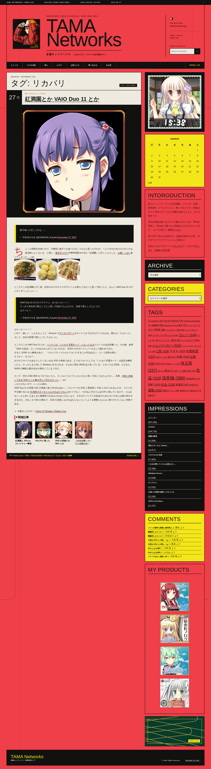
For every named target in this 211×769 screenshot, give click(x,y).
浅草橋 (173, 378)
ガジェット (34, 93)
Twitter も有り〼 (162, 250)
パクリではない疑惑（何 (157, 557)
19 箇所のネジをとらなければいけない (48, 392)
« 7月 (150, 182)
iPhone (177, 321)
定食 (161, 371)
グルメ (43, 93)
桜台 (191, 371)
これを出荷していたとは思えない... (162, 464)
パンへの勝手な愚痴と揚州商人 (160, 528)
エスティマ (159, 335)
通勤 (155, 390)
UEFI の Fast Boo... (155, 501)
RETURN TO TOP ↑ (193, 760)
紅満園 (70, 455)
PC (26, 93)
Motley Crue (18, 455)
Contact (151, 427)
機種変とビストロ (155, 532)
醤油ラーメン (171, 390)
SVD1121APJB (36, 455)
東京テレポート (176, 371)
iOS (167, 321)
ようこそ (14, 65)
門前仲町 (194, 391)
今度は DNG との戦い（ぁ (158, 540)
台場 (182, 356)
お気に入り (75, 65)
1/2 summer (155, 321)
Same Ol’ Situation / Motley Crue (51, 411)
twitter (158, 325)
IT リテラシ (152, 483)
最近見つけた (61, 253)
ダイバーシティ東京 (168, 340)
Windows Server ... (155, 473)
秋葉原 (182, 384)
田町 (154, 384)
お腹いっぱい (124, 253)
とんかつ (192, 325)
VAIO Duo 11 (49, 455)
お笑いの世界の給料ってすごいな (161, 492)
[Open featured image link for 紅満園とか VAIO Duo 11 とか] (74, 161)
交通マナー (161, 357)
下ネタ (178, 351)
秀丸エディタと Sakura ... (158, 446)
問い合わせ (92, 65)
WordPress (170, 325)
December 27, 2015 (67, 237)
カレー (188, 335)
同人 (46, 65)
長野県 (184, 391)
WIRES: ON (194, 65)
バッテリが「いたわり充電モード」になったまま (70, 344)
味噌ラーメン (173, 364)
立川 (64, 455)
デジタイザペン (66, 333)
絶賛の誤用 (152, 436)
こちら (177, 230)
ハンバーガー (166, 345)
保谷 (172, 357)
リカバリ (58, 455)
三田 (162, 351)
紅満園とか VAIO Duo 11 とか (62, 99)
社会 (168, 384)
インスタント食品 (175, 330)
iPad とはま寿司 (154, 548)
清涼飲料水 (193, 379)
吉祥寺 (160, 364)
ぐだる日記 (31, 65)
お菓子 (181, 325)
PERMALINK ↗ (133, 455)
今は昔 (109, 65)
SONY (27, 455)
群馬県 (193, 385)
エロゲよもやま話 (155, 455)
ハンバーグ (187, 346)
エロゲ (59, 65)
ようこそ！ (152, 418)
